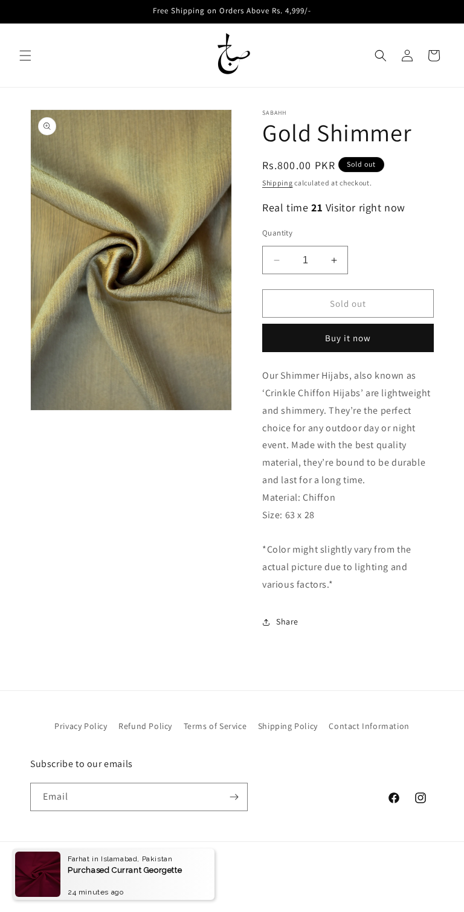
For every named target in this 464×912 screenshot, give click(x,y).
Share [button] (287, 621)
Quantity (277, 233)
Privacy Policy (80, 726)
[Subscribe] (234, 797)
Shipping (277, 182)
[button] (25, 55)
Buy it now (348, 338)
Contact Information (369, 726)
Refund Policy (145, 726)
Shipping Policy (288, 726)
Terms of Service (215, 726)
